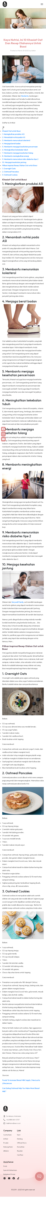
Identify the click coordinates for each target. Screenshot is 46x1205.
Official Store (21, 1143)
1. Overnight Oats (9, 168)
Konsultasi (20, 1147)
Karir (19, 1135)
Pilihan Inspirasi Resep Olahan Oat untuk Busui (19, 165)
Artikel (5, 1139)
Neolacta (24, 96)
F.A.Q (5, 1166)
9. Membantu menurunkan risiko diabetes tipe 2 (20, 159)
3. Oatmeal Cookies (10, 175)
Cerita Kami (7, 1135)
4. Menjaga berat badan (11, 143)
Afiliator (6, 1151)
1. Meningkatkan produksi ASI (13, 134)
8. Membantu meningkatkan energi (15, 156)
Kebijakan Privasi (9, 1174)
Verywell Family (17, 602)
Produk (5, 1143)
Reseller (20, 1151)
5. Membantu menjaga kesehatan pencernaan (20, 147)
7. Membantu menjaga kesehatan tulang (17, 153)
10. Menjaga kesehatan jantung (14, 162)
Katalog (20, 1139)
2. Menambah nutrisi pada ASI (13, 137)
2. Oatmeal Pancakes (10, 172)
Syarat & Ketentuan (10, 1170)
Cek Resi (20, 1155)
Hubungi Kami (8, 1147)
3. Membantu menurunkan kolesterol (16, 140)
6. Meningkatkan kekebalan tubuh (15, 150)
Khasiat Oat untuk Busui (11, 131)
